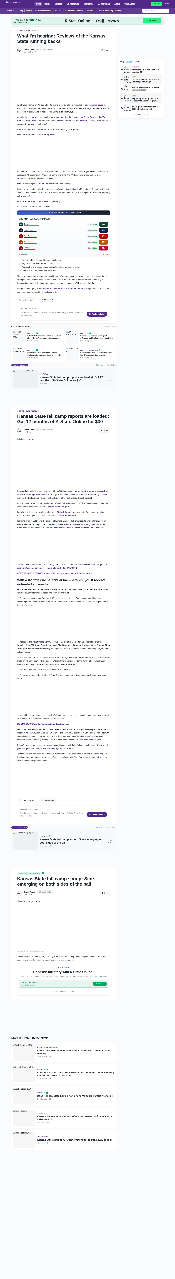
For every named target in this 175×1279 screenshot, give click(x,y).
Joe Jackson (81, 121)
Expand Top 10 (141, 115)
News (38, 4)
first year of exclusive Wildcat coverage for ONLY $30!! (47, 748)
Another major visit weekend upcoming (41, 201)
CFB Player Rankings (74, 11)
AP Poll (58, 11)
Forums (47, 4)
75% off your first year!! (91, 740)
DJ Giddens (65, 121)
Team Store (129, 4)
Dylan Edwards (91, 117)
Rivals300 (91, 11)
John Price (31, 121)
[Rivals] (129, 62)
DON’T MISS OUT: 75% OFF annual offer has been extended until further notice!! (55, 573)
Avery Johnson (71, 524)
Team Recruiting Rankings (110, 11)
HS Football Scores (43, 11)
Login (166, 4)
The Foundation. (26, 315)
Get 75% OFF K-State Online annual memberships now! (43, 724)
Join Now (156, 4)
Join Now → (100, 984)
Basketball (88, 4)
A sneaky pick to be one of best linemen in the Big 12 (48, 184)
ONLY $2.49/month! (68, 515)
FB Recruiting (73, 4)
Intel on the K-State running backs (39, 135)
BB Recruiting (104, 4)
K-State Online (61, 503)
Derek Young (29, 49)
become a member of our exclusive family (63, 288)
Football (58, 4)
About (117, 4)
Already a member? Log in (64, 991)
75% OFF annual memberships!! (54, 507)
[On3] (122, 62)
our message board (94, 105)
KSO (19, 108)
